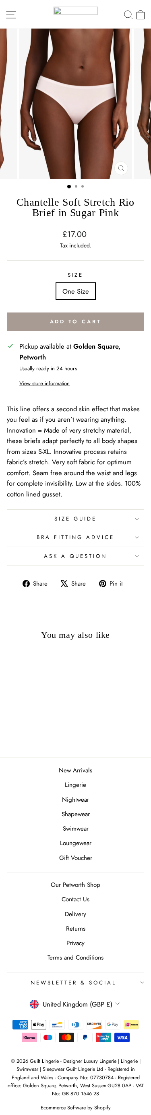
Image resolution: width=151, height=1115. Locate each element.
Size (76, 275)
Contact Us (75, 899)
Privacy (75, 943)
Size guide (75, 519)
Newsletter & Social (73, 982)
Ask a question (75, 556)
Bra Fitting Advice (76, 537)
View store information (44, 383)
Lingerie (75, 784)
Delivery (75, 914)
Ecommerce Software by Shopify (76, 1107)
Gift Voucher (75, 858)
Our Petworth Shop (75, 884)
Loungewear (75, 843)
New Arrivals (75, 770)
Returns (75, 928)
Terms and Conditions (75, 957)
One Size (75, 291)
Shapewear (76, 814)
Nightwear (75, 799)
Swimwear (76, 828)
